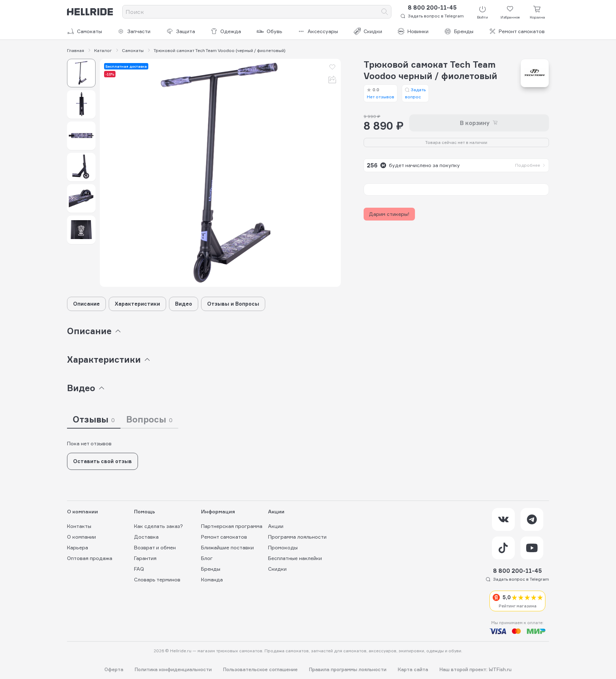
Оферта (113, 669)
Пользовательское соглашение (260, 669)
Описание (86, 304)
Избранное (510, 17)
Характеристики (137, 304)
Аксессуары (323, 31)
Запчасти (138, 31)
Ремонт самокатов (522, 31)
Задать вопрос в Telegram (436, 16)
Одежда (230, 31)
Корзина (537, 17)
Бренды (463, 31)
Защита (185, 31)
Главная (75, 50)
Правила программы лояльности (347, 669)
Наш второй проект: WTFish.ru (476, 669)
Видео (183, 304)
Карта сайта (413, 669)
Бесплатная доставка (126, 66)
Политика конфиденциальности (173, 669)
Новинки (417, 31)
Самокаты (89, 31)
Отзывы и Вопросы (233, 304)
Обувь (274, 31)
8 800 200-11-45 (432, 7)
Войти (482, 17)
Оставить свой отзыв (102, 461)
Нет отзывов (380, 93)
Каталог (103, 50)
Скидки (373, 31)
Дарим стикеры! (389, 214)
